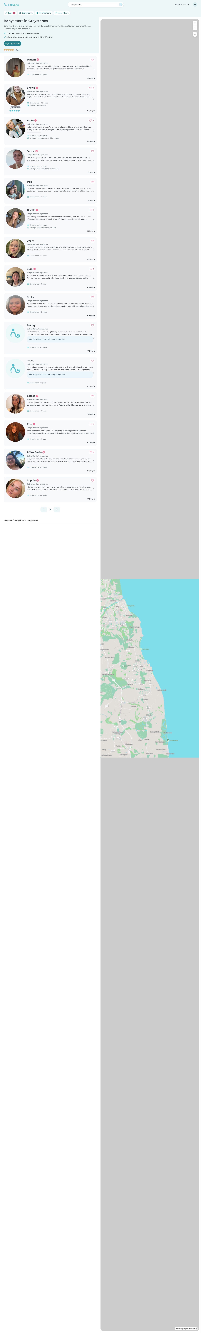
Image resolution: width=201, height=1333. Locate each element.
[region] (149, 675)
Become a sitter (181, 4)
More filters (63, 13)
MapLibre (179, 1329)
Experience (27, 13)
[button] (104, 503)
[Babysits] (11, 4)
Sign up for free (12, 43)
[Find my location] (195, 34)
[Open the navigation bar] (195, 4)
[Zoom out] (195, 28)
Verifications (45, 13)
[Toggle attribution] (196, 1328)
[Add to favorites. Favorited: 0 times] (92, 60)
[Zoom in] (195, 23)
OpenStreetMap (189, 1329)
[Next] (57, 509)
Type (11, 13)
